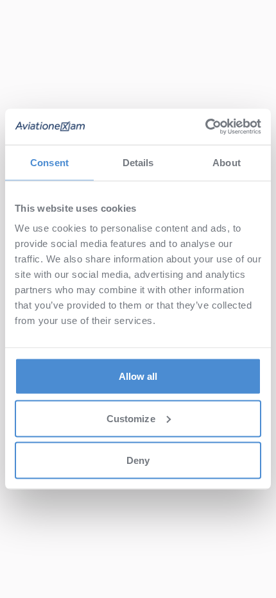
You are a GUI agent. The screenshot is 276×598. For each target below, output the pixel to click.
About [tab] (226, 162)
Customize (131, 418)
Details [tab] (138, 162)
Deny (138, 460)
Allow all (138, 376)
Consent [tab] (49, 162)
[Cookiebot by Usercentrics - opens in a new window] (205, 127)
